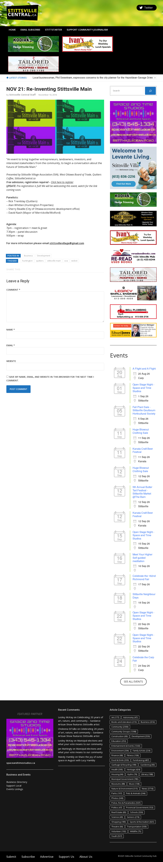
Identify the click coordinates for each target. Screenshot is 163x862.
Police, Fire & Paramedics (125, 802)
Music (134, 783)
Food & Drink (120, 760)
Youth (116, 836)
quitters (40, 260)
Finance (117, 755)
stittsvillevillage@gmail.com (67, 243)
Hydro (132, 774)
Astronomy (130, 717)
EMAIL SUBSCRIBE (30, 29)
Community (119, 726)
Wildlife (135, 831)
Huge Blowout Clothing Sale (141, 431)
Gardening (147, 764)
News (147, 788)
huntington (27, 260)
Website (11, 361)
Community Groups (123, 731)
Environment (120, 750)
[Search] (150, 91)
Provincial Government (139, 807)
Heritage (133, 769)
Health (117, 769)
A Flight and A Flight (144, 368)
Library (147, 774)
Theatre (117, 826)
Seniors (133, 817)
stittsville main (54, 260)
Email (10, 345)
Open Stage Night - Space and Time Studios (143, 388)
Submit (11, 857)
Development (43, 255)
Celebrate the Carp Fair (143, 658)
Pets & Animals (135, 793)
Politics (116, 807)
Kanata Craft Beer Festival (143, 450)
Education (118, 741)
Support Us (66, 857)
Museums (118, 783)
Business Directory (16, 781)
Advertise (46, 857)
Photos (117, 798)
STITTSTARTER (53, 29)
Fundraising (141, 760)
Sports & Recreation (142, 821)
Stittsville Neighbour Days (144, 595)
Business (28, 255)
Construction (119, 736)
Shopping (118, 821)
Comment (13, 289)
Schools (136, 812)
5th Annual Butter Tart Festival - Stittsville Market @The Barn (142, 492)
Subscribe (28, 857)
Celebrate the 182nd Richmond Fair (144, 577)
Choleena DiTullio (67, 728)
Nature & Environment (124, 788)
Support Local (13, 785)
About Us (85, 857)
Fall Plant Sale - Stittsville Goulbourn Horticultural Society (144, 410)
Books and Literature (124, 722)
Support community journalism (87, 29)
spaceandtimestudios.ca (20, 762)
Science (117, 817)
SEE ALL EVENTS (133, 681)
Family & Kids (141, 750)
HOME (12, 29)
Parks (116, 793)
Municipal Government (124, 779)
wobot (74, 260)
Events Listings (14, 789)
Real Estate (118, 812)
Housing (117, 774)
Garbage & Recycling (123, 764)
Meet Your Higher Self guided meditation (142, 558)
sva (66, 260)
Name (10, 329)
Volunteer (118, 831)
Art (115, 717)
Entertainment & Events (125, 745)
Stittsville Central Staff (22, 94)
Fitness (133, 755)
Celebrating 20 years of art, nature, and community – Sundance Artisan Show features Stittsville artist (80, 721)
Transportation (136, 826)
